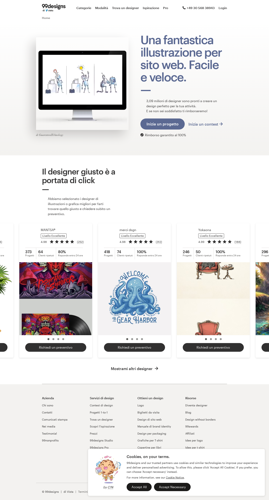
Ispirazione (151, 8)
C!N (110, 487)
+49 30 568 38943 (201, 8)
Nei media (48, 426)
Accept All (139, 487)
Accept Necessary (172, 487)
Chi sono (47, 405)
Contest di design (101, 405)
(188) (238, 241)
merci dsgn (128, 230)
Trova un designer (125, 8)
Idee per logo (194, 440)
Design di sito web (149, 419)
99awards (191, 426)
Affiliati (190, 433)
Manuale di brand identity (154, 426)
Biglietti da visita (148, 412)
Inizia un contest (203, 124)
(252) (80, 241)
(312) (159, 241)
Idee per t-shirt (195, 447)
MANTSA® (48, 230)
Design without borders (200, 419)
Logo (140, 405)
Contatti (47, 412)
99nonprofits (50, 440)
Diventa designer (196, 405)
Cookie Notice (175, 477)
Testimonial (49, 433)
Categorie (83, 8)
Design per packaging (151, 433)
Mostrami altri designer (132, 368)
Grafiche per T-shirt (150, 440)
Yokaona (204, 230)
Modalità (101, 8)
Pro (165, 8)
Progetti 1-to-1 (99, 412)
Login (223, 8)
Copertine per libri (149, 447)
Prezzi (93, 433)
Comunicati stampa (55, 419)
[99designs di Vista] (54, 8)
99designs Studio (101, 440)
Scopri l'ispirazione (102, 426)
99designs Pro (99, 447)
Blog (188, 412)
